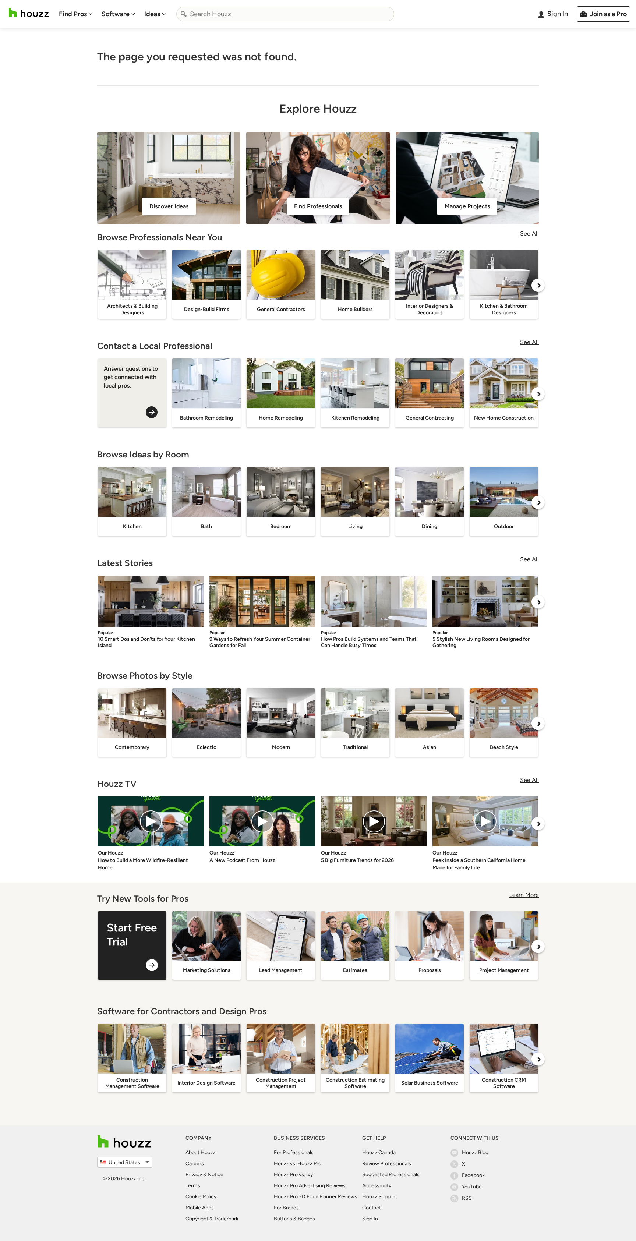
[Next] (538, 285)
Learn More (524, 894)
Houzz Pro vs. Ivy (293, 1174)
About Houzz (201, 1152)
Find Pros (73, 14)
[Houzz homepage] (29, 12)
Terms (193, 1185)
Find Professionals (318, 206)
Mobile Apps (200, 1208)
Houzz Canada (379, 1152)
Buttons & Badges (294, 1219)
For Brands (286, 1208)
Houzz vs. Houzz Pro (297, 1163)
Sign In (370, 1219)
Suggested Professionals (391, 1174)
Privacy (194, 1174)
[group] (132, 945)
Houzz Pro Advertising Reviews (310, 1185)
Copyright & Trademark (212, 1219)
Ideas (152, 14)
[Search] (183, 14)
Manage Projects (467, 206)
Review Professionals (386, 1163)
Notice (215, 1174)
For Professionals (294, 1152)
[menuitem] (75, 14)
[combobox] (285, 14)
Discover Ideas (168, 206)
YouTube (472, 1187)
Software (116, 14)
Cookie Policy (201, 1197)
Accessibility (376, 1185)
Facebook (473, 1175)
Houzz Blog (475, 1152)
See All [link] (529, 233)
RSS (467, 1198)
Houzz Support (379, 1197)
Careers (195, 1163)
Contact (371, 1208)
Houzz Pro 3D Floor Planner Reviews (315, 1197)
